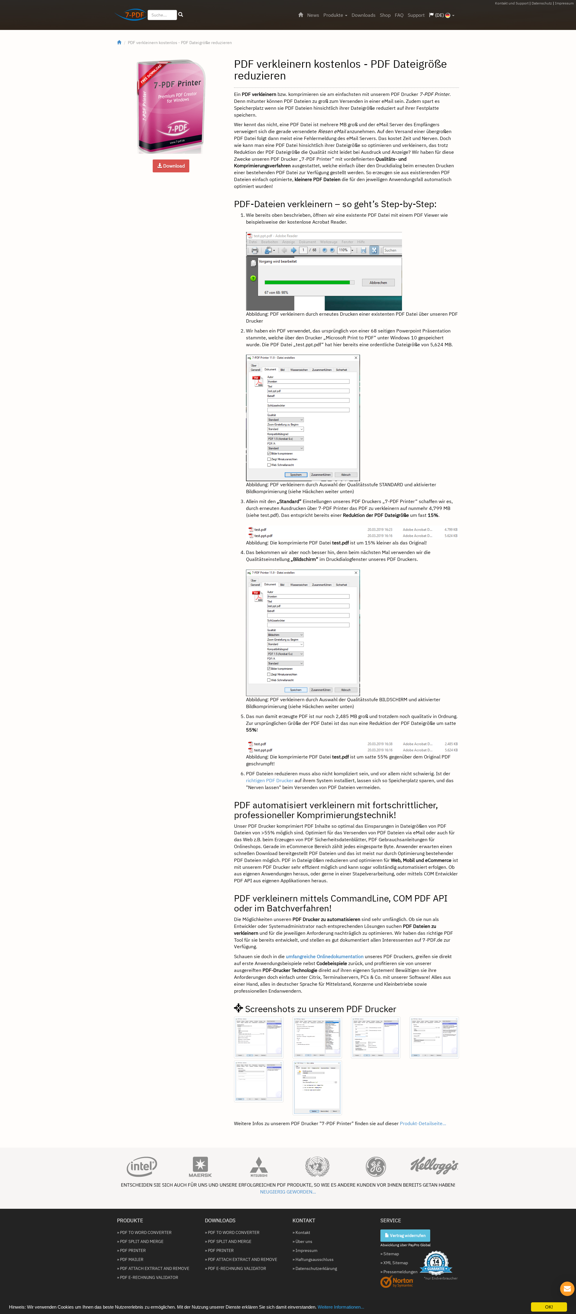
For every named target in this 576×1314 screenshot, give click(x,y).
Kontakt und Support (512, 3)
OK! (549, 1307)
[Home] (300, 14)
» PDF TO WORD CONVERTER (144, 1232)
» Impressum (304, 1250)
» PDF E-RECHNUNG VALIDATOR (147, 1277)
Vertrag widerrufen (407, 1235)
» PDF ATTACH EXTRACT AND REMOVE (153, 1268)
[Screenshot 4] (434, 1038)
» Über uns (302, 1241)
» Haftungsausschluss (313, 1259)
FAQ (399, 15)
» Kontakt (301, 1232)
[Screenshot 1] (259, 1038)
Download (173, 166)
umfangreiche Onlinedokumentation (325, 956)
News (313, 15)
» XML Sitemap (394, 1262)
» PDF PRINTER (131, 1250)
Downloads (364, 15)
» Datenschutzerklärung (314, 1268)
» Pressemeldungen (399, 1271)
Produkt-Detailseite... (423, 1123)
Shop (385, 15)
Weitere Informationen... (341, 1307)
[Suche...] (180, 15)
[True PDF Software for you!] (128, 16)
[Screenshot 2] (317, 1038)
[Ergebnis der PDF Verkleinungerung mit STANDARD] (352, 532)
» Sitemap (389, 1253)
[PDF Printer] (171, 107)
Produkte (333, 15)
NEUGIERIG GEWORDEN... (288, 1192)
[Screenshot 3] (375, 1038)
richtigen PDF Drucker (269, 780)
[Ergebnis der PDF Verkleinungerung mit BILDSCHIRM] (352, 746)
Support (416, 15)
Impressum (564, 3)
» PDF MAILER (130, 1259)
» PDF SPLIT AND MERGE (140, 1241)
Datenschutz (542, 3)
